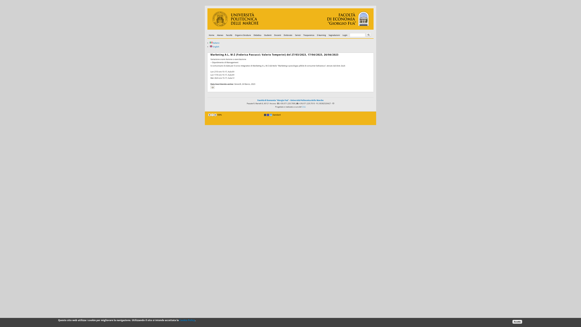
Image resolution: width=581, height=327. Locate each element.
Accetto (517, 322)
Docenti (277, 35)
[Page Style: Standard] (271, 115)
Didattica (257, 35)
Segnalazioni (334, 35)
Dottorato (288, 35)
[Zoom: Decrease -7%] (212, 115)
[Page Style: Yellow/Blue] (268, 115)
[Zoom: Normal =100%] (215, 115)
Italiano (216, 43)
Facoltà (229, 35)
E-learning (321, 35)
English (215, 47)
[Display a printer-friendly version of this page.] (212, 87)
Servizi (298, 35)
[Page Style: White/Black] (265, 115)
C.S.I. (304, 107)
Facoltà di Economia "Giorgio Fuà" (273, 100)
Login (345, 35)
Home (211, 35)
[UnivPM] (290, 29)
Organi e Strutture (243, 35)
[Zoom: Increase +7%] (209, 115)
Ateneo (220, 35)
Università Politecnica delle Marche (307, 100)
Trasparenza (308, 35)
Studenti (267, 35)
